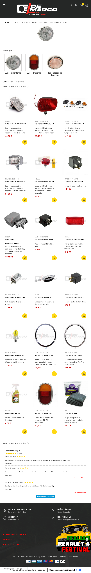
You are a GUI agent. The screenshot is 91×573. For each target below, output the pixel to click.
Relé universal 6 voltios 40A (75, 186)
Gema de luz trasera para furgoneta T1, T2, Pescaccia (45, 420)
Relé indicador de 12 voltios (75, 302)
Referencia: (9, 124)
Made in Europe (41, 121)
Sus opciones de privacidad (62, 570)
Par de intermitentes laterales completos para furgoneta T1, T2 (74, 130)
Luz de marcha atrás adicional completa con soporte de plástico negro (15, 130)
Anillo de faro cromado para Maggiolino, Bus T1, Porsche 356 (74, 362)
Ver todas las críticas (45, 497)
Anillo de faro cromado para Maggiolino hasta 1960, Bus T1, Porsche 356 (45, 362)
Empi (37, 295)
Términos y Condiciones (68, 557)
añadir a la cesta (24, 142)
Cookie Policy (52, 557)
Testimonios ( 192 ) (14, 451)
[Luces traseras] (34, 62)
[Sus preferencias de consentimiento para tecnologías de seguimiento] (14, 569)
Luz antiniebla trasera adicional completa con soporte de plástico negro (45, 130)
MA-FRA (8, 411)
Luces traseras (34, 73)
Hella (7, 121)
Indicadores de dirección (55, 74)
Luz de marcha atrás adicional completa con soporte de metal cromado (15, 188)
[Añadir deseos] (25, 105)
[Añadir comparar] (25, 99)
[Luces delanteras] (13, 62)
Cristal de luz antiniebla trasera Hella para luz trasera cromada (73, 246)
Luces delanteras (13, 73)
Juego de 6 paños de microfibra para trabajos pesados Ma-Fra (74, 420)
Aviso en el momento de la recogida (27, 570)
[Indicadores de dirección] (55, 62)
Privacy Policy (40, 557)
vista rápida (25, 94)
